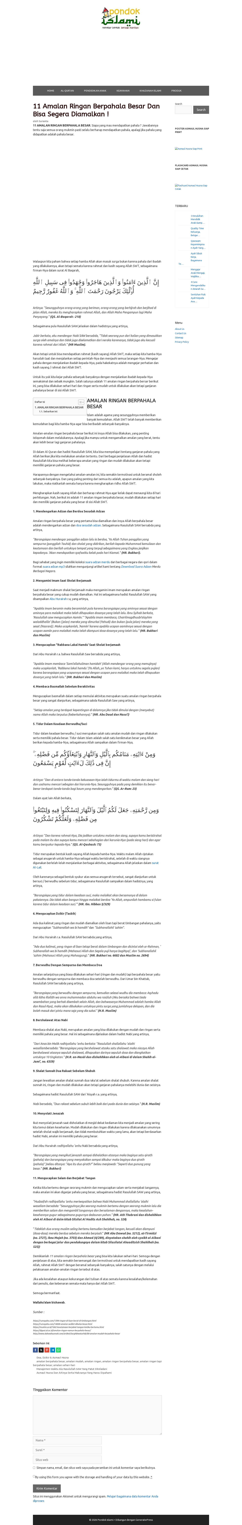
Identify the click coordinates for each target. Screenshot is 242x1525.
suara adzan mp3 (54, 566)
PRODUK (176, 90)
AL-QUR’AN (67, 90)
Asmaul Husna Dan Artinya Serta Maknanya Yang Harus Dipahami (74, 1372)
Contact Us (180, 333)
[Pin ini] (46, 1350)
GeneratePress (144, 1519)
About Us (179, 329)
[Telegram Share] (52, 1350)
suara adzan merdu (97, 562)
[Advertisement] (121, 61)
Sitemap (179, 337)
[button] (77, 91)
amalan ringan (93, 1361)
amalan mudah (74, 1361)
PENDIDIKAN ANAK (95, 90)
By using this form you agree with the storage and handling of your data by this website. (93, 1477)
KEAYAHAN (123, 90)
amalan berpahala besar (51, 1361)
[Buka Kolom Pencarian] (193, 91)
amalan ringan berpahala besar (120, 1361)
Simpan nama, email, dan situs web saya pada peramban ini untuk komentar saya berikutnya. (96, 1467)
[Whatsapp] (58, 1350)
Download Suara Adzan (136, 566)
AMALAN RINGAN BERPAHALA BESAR (60, 407)
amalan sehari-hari (64, 1365)
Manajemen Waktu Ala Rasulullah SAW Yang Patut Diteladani (72, 1369)
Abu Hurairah (58, 598)
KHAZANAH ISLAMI (150, 90)
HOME (50, 90)
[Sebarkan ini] (35, 1350)
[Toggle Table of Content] (79, 402)
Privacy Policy (182, 342)
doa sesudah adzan (88, 525)
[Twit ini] (41, 1350)
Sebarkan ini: (50, 411)
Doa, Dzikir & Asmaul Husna (53, 1357)
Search (178, 104)
